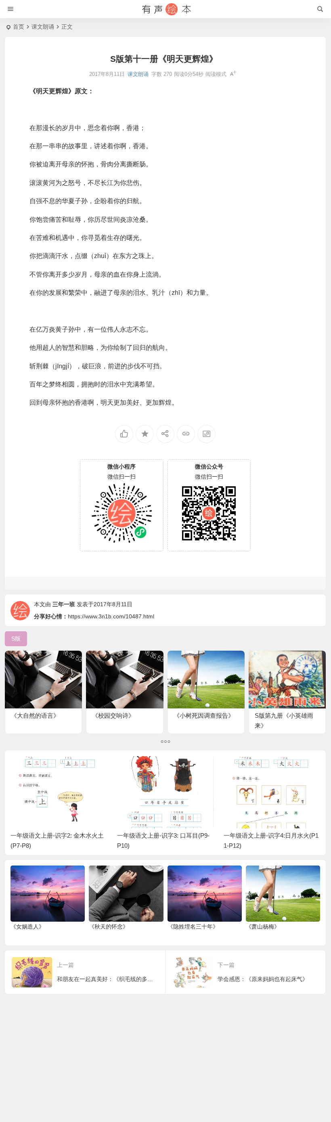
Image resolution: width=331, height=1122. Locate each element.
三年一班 (63, 604)
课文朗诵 (42, 26)
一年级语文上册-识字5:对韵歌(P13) (271, 835)
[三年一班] (165, 9)
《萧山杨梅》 (263, 926)
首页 (18, 26)
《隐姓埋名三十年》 (193, 926)
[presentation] (273, 769)
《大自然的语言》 (35, 715)
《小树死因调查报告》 (204, 715)
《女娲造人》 (27, 926)
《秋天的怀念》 (108, 926)
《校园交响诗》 (113, 715)
